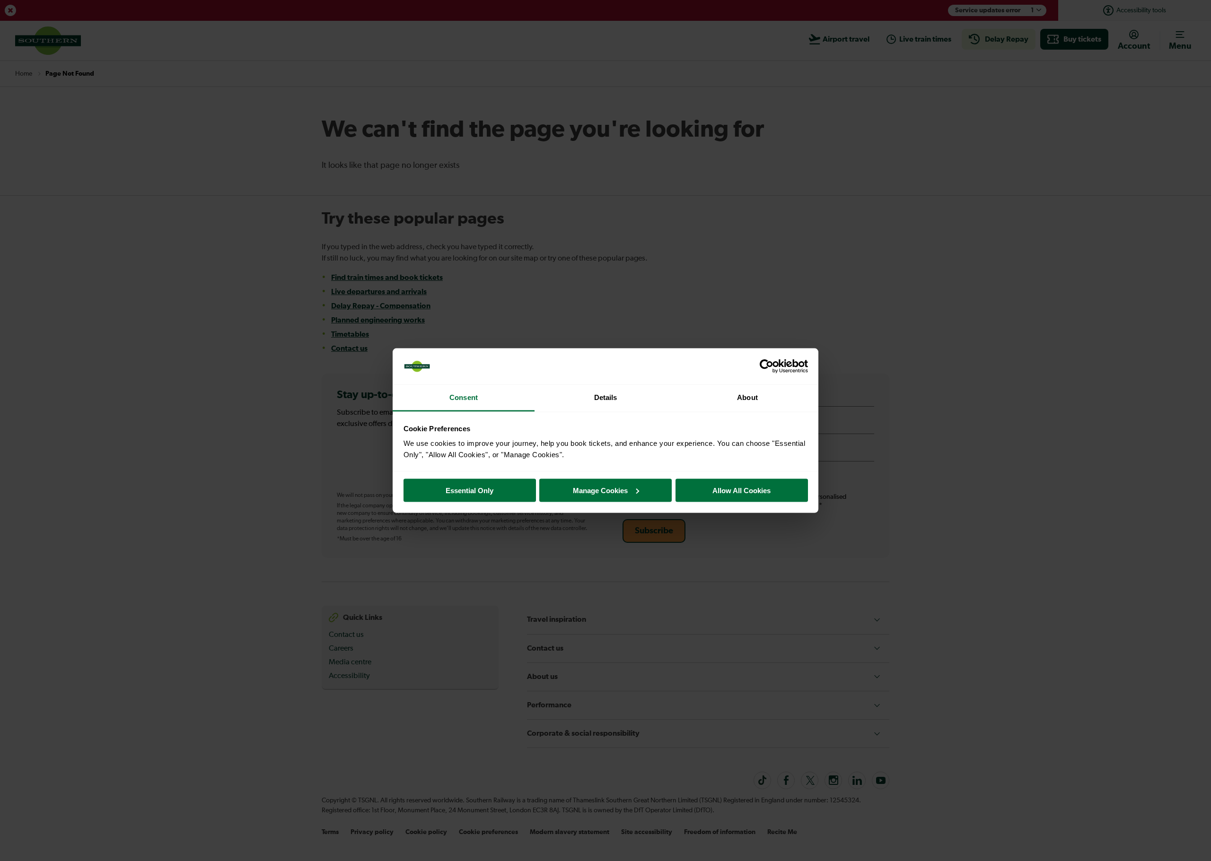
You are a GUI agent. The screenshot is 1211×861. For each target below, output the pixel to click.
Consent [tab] (463, 397)
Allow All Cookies (741, 490)
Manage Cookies (600, 490)
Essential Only (469, 490)
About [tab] (747, 397)
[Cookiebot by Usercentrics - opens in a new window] (766, 366)
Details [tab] (605, 397)
